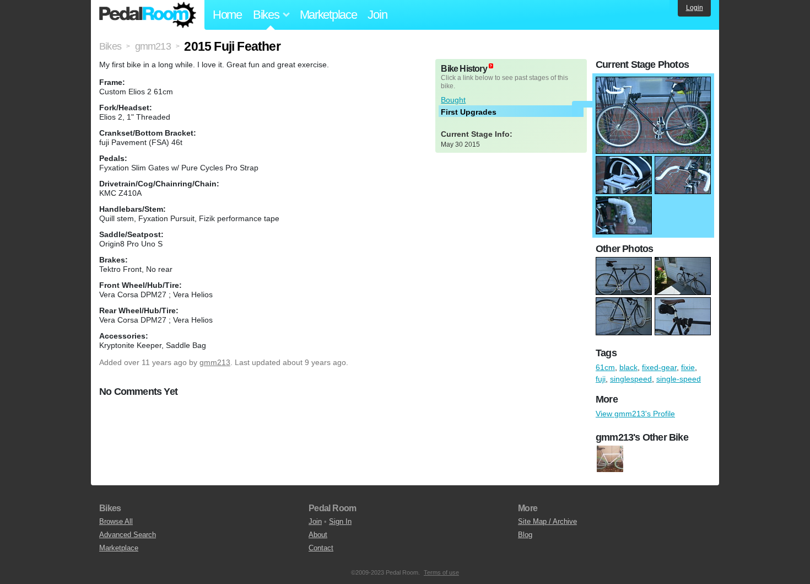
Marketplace (328, 15)
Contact (321, 548)
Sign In (340, 521)
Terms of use (441, 572)
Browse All (116, 521)
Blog (525, 535)
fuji (601, 378)
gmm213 (214, 362)
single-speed (678, 378)
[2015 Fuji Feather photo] (653, 82)
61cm (605, 367)
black (628, 367)
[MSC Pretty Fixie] (610, 459)
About (318, 535)
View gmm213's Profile (635, 413)
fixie (688, 367)
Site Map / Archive (547, 521)
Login (694, 8)
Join (377, 15)
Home (227, 15)
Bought (453, 99)
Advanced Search (127, 535)
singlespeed (631, 378)
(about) (491, 65)
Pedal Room (147, 15)
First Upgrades (468, 112)
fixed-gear (659, 367)
